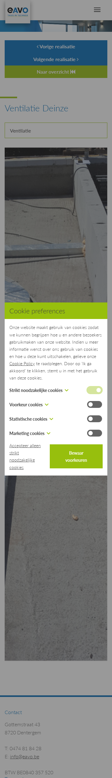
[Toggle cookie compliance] (94, 404)
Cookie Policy (22, 363)
